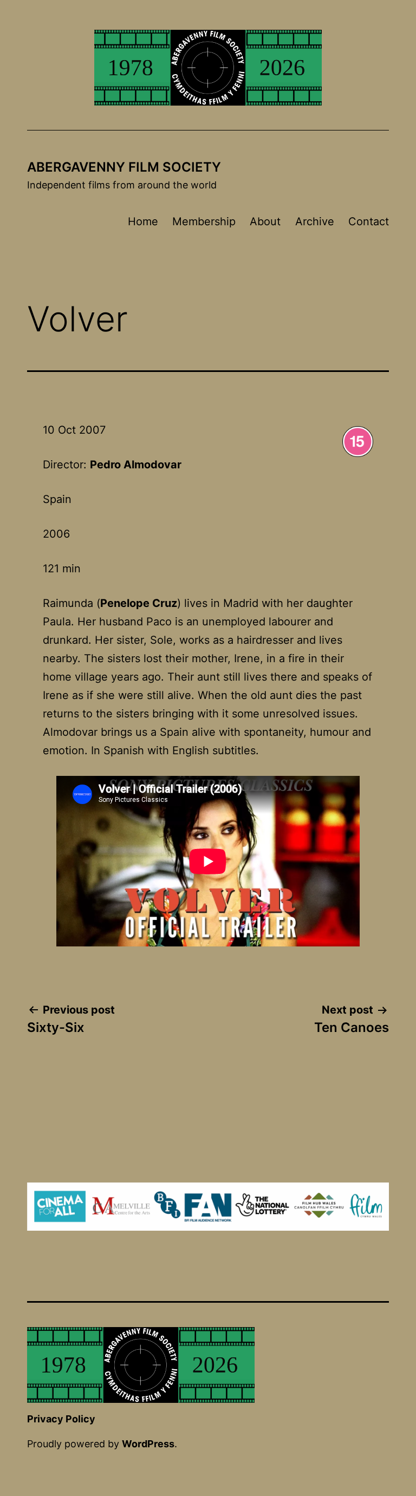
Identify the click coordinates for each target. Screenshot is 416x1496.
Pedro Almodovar (135, 464)
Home (143, 221)
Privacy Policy (61, 1419)
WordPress (148, 1443)
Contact (368, 221)
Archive (314, 221)
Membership (204, 221)
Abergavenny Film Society (124, 167)
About (265, 221)
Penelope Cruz (138, 603)
